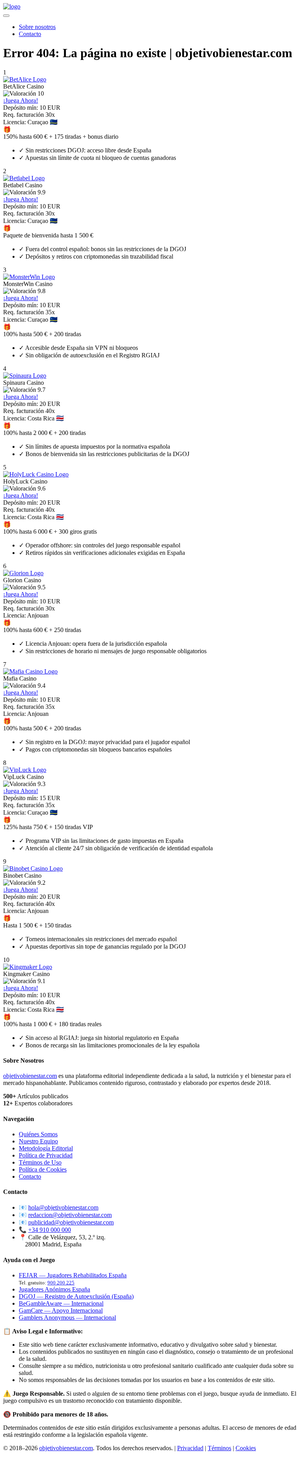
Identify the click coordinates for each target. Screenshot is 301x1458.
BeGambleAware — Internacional (61, 1303)
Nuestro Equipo (38, 1141)
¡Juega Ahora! (20, 100)
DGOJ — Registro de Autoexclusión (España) (76, 1296)
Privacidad (190, 1448)
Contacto (30, 34)
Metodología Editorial (46, 1148)
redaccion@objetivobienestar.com (70, 1215)
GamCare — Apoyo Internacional (61, 1310)
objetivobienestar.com (30, 1075)
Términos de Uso (40, 1162)
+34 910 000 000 (49, 1229)
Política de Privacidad (46, 1155)
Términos (219, 1448)
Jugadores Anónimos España (54, 1289)
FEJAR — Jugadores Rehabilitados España (73, 1275)
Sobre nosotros (37, 27)
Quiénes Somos (38, 1134)
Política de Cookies (43, 1169)
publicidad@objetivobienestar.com (71, 1222)
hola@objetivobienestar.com (63, 1207)
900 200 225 (60, 1283)
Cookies (246, 1448)
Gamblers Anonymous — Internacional (67, 1317)
